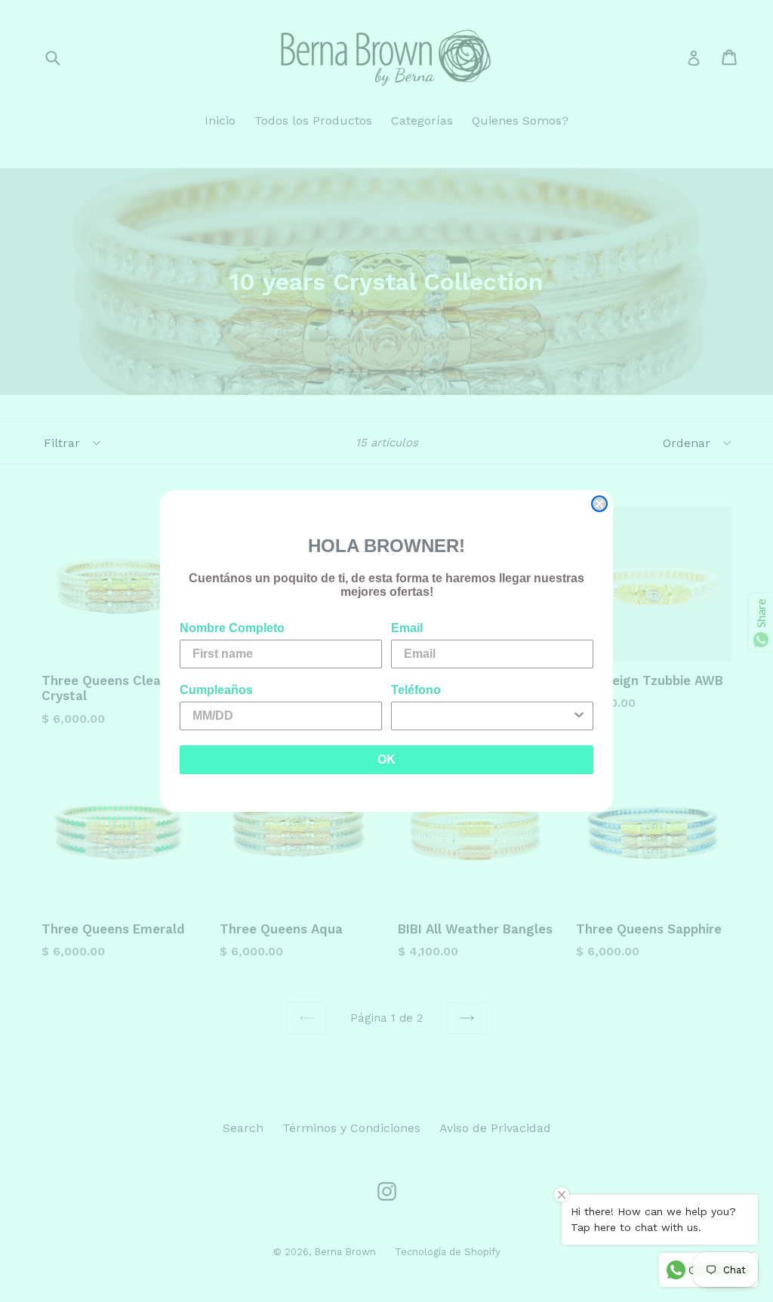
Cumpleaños (216, 689)
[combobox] (487, 716)
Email (407, 628)
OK (386, 759)
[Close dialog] (599, 503)
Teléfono (416, 689)
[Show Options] (579, 716)
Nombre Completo (232, 628)
